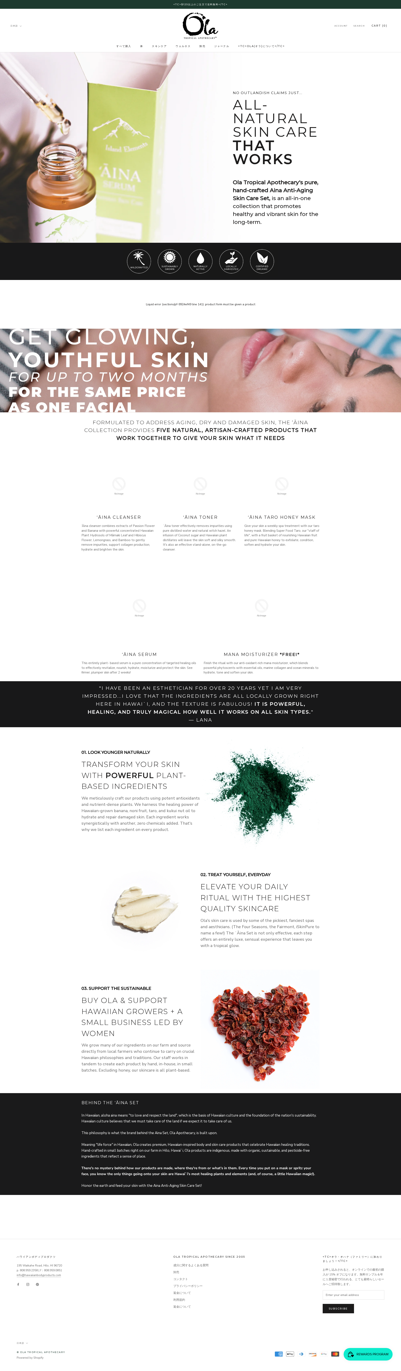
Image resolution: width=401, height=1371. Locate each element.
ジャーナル (221, 46)
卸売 (202, 46)
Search (359, 26)
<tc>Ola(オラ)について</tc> (261, 46)
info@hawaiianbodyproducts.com (39, 1275)
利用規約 (179, 1300)
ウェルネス (183, 46)
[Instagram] (27, 1284)
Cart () (379, 25)
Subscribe (338, 1308)
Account (341, 26)
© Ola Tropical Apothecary (41, 1352)
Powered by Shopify (30, 1358)
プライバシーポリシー (188, 1286)
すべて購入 (123, 46)
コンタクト (180, 1279)
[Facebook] (18, 1284)
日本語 (14, 25)
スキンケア (159, 46)
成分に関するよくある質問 (190, 1265)
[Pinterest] (37, 1284)
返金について (182, 1293)
